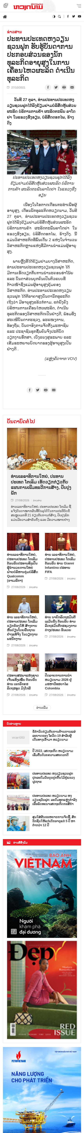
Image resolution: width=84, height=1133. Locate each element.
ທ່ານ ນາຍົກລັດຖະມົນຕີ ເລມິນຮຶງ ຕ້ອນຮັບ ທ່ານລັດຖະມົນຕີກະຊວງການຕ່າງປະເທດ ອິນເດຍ (61, 623)
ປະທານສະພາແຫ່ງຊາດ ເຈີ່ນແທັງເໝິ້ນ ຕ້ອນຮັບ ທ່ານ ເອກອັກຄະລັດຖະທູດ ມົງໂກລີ (23, 682)
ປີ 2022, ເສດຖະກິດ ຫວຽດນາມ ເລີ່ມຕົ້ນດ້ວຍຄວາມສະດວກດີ (52, 753)
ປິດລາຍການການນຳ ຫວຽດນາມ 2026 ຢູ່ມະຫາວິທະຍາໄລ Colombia (58, 682)
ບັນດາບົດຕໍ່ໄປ (21, 421)
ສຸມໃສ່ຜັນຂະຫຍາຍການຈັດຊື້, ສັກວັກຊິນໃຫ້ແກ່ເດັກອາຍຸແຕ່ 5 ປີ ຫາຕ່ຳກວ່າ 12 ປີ (54, 821)
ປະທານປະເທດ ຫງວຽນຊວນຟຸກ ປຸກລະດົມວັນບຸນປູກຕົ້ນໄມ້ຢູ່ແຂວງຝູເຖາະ (53, 777)
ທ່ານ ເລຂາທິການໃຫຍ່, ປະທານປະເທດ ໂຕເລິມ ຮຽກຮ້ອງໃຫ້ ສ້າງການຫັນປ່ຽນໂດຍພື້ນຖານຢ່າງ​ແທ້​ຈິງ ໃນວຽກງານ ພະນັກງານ (22, 628)
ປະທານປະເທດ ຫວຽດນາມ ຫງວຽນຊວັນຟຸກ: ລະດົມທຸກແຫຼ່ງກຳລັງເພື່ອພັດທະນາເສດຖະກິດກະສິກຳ (54, 800)
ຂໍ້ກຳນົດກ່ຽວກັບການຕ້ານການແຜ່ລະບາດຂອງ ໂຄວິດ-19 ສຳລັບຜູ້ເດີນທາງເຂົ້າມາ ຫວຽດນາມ (54, 735)
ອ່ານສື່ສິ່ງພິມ (20, 842)
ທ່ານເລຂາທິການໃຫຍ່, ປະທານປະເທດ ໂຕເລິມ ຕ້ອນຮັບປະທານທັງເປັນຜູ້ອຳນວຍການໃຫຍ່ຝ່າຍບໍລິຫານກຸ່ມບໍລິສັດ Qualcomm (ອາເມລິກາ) (22, 567)
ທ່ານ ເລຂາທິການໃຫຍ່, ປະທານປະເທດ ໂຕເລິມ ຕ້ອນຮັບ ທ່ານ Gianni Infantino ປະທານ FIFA (60, 563)
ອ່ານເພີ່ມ (42, 707)
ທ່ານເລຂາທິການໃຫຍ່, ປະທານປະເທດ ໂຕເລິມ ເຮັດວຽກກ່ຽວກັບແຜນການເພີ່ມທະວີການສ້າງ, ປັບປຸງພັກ (41, 484)
